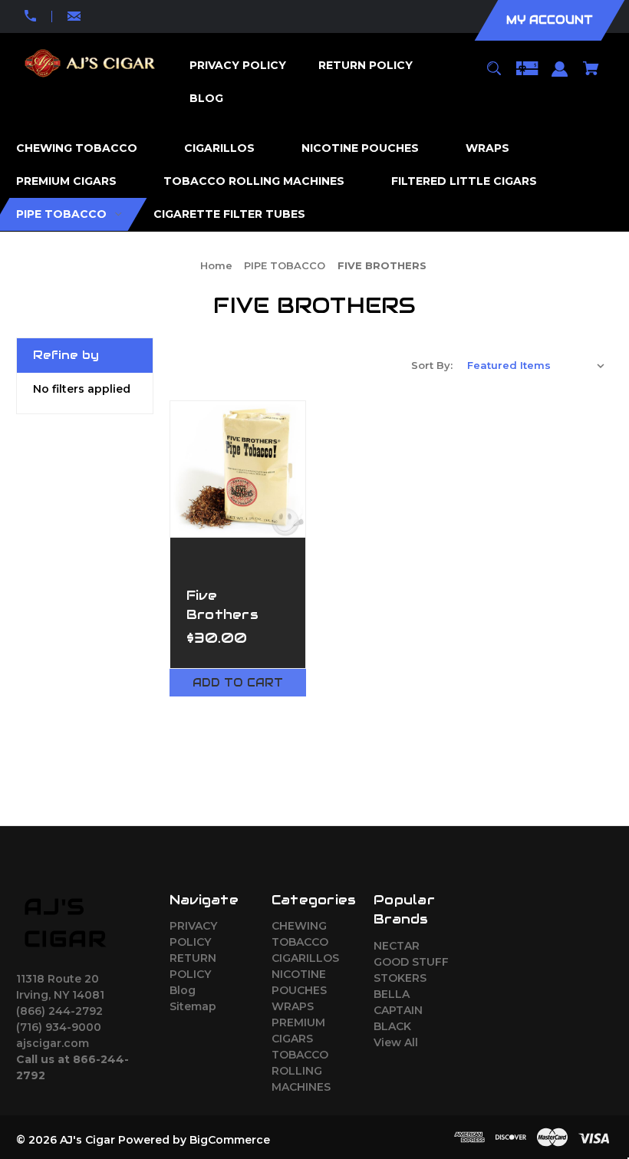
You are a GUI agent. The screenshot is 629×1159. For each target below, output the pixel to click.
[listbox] (536, 365)
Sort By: (432, 365)
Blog (183, 990)
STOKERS (400, 978)
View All (396, 1042)
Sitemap (193, 1006)
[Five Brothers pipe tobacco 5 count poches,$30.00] (238, 469)
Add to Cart (238, 683)
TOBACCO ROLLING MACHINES (301, 1071)
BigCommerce (229, 1140)
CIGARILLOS (305, 958)
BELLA (392, 994)
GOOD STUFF (411, 962)
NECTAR (397, 946)
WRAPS (293, 1006)
